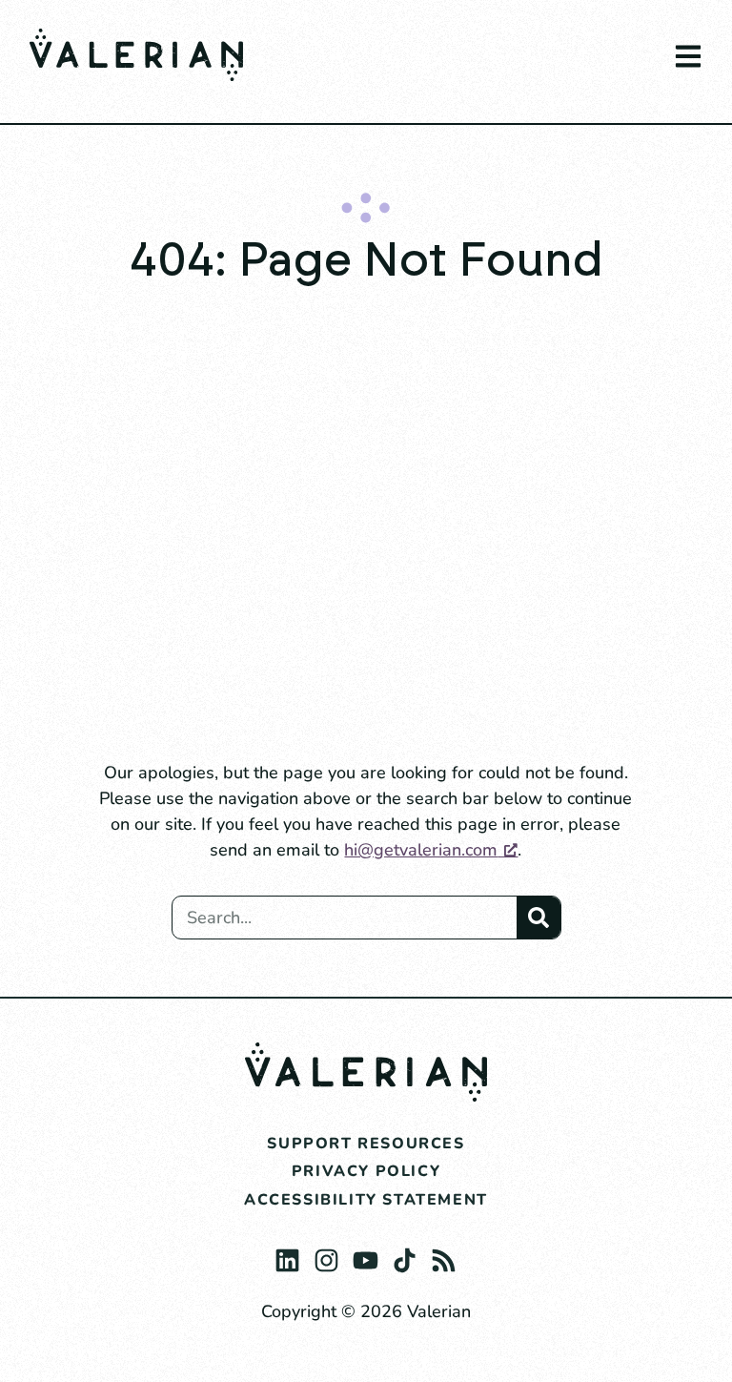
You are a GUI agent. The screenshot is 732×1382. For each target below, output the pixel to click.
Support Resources (365, 1143)
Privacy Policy (366, 1171)
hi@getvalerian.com (421, 849)
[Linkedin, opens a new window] (287, 1256)
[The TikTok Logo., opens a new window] (404, 1256)
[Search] (538, 918)
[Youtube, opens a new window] (365, 1256)
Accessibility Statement (366, 1199)
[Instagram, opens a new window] (326, 1256)
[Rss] (444, 1256)
